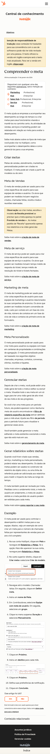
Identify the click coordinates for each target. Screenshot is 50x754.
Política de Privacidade (25, 734)
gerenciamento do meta (33, 443)
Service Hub (13, 104)
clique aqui (18, 64)
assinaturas (21, 87)
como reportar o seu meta (32, 505)
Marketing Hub (15, 94)
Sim (10, 699)
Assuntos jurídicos (23, 730)
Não (22, 699)
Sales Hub (14, 99)
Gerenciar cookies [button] (23, 739)
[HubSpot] (3, 3)
